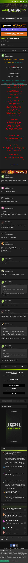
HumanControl (8, 270)
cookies (23, 554)
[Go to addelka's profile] (4, 532)
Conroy (7, 232)
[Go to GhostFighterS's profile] (2, 259)
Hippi (3, 44)
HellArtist (7, 221)
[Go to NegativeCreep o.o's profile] (4, 514)
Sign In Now (14, 393)
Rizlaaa (6, 187)
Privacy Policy (16, 548)
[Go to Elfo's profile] (4, 467)
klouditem (8, 493)
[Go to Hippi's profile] (2, 55)
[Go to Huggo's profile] (4, 528)
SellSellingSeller (8, 523)
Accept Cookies (5, 560)
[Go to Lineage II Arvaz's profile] (4, 481)
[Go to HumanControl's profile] (2, 271)
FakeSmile (7, 175)
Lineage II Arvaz (10, 482)
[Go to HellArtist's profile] (2, 222)
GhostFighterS (8, 258)
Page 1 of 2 (14, 50)
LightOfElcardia (10, 475)
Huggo (6, 528)
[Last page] (26, 50)
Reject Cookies (13, 560)
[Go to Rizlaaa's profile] (2, 188)
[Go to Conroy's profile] (2, 233)
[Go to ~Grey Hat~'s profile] (2, 198)
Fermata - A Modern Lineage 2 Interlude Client (15, 466)
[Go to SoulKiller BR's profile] (4, 453)
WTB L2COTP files (9, 527)
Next (23, 50)
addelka (6, 533)
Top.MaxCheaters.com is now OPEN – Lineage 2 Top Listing (14, 34)
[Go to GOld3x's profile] (2, 243)
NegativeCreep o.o (9, 516)
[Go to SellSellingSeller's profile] (4, 521)
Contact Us (22, 548)
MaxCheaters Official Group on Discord (14, 29)
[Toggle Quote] (3, 286)
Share (7, 400)
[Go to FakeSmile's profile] (2, 176)
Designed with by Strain (9, 548)
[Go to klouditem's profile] (4, 492)
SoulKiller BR (9, 454)
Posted (9, 56)
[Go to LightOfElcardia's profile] (4, 474)
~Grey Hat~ (8, 197)
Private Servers (11, 45)
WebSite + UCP (8, 531)
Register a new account (14, 385)
